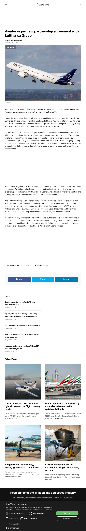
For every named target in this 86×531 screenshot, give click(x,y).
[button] (6, 4)
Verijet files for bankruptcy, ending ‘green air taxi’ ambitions (22, 466)
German (52, 206)
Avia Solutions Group (39, 218)
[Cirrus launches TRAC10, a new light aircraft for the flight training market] (23, 382)
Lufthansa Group (41, 265)
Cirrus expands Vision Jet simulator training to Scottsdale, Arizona (62, 467)
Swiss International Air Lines (68, 121)
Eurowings (35, 209)
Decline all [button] (67, 518)
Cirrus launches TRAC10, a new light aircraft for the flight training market (22, 406)
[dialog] (43, 516)
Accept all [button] (67, 513)
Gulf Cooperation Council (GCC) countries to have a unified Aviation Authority (62, 406)
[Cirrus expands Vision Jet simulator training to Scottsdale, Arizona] (63, 443)
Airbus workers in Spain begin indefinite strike (22, 325)
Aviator (28, 265)
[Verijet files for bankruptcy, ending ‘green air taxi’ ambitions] (23, 443)
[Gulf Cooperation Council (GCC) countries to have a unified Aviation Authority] (63, 382)
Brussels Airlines (23, 209)
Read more (48, 510)
